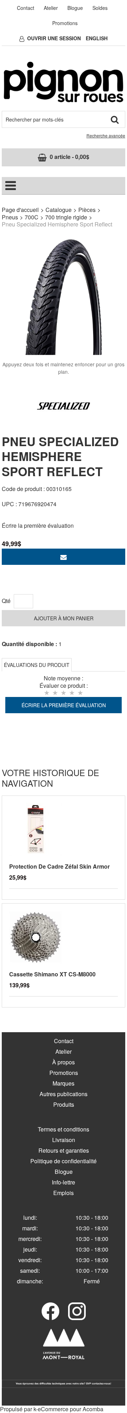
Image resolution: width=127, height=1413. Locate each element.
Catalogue (59, 210)
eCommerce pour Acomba (70, 1409)
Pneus (10, 217)
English (97, 38)
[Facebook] (50, 1311)
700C (31, 217)
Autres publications (63, 1094)
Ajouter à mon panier (63, 618)
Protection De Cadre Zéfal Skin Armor (59, 866)
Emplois (63, 1193)
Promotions (65, 22)
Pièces (87, 210)
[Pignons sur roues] (63, 82)
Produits (63, 1104)
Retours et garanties (63, 1150)
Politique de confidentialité (63, 1161)
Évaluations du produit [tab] (36, 664)
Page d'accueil (20, 210)
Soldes (100, 7)
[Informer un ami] (63, 557)
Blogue (75, 7)
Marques (63, 1083)
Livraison (63, 1140)
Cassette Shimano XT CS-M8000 (52, 974)
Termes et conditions (63, 1129)
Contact (25, 7)
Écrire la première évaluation (38, 525)
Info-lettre (63, 1182)
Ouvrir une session (54, 38)
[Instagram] (77, 1311)
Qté (6, 600)
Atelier (51, 7)
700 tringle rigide (66, 217)
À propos (63, 1062)
